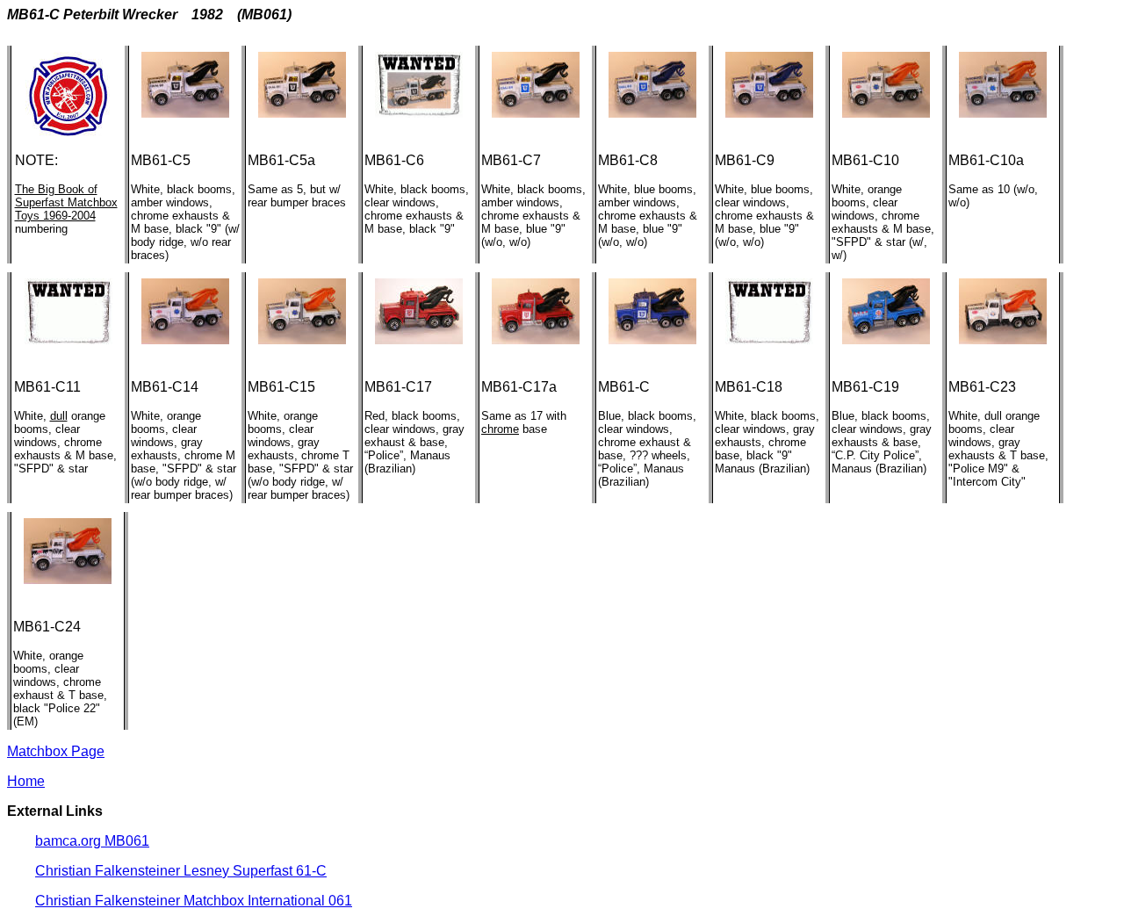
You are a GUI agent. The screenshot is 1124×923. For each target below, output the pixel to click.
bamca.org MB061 (92, 840)
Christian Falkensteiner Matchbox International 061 (193, 900)
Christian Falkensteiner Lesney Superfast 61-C (181, 870)
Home (26, 781)
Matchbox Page (55, 751)
